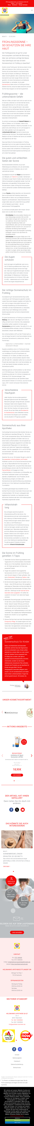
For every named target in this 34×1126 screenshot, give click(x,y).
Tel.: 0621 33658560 (17, 1020)
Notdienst (14, 5)
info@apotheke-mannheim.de (17, 1024)
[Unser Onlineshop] (26, 1035)
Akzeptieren (17, 1120)
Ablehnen (17, 1118)
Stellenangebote (17, 1058)
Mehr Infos (17, 1122)
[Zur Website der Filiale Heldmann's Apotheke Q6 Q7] (17, 1008)
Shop (9, 5)
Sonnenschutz (6, 84)
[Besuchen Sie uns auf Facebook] (14, 1049)
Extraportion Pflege (10, 621)
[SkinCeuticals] (11, 713)
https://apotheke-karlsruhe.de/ (19, 964)
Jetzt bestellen (17, 775)
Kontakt (17, 1055)
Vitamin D (14, 177)
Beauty (4, 36)
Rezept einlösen (23, 5)
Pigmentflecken (6, 470)
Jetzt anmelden (17, 932)
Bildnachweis (17, 1067)
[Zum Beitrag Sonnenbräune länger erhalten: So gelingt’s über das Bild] (17, 839)
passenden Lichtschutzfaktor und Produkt (15, 459)
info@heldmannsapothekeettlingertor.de (19, 962)
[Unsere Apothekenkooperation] (8, 1035)
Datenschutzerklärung (17, 1064)
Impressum (17, 1061)
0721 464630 (19, 3)
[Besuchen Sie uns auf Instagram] (20, 1049)
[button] (32, 711)
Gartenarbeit (11, 577)
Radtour (24, 577)
